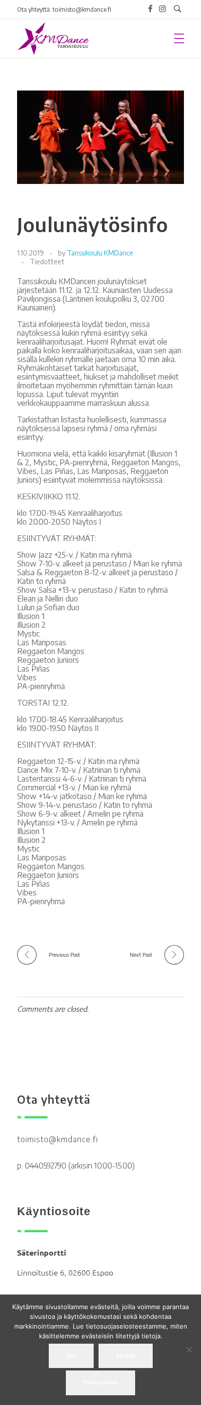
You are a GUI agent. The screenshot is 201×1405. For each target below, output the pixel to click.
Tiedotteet (47, 261)
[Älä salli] (189, 1349)
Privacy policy (100, 1382)
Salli (71, 1355)
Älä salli (126, 1355)
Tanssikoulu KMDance (100, 253)
